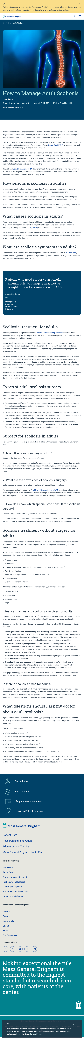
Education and (16, 846)
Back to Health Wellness (14, 23)
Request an (15, 877)
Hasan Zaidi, (54, 145)
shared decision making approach (50, 333)
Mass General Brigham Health (23, 852)
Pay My (8, 867)
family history (32, 228)
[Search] (74, 16)
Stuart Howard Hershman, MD (16, 103)
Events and (12, 886)
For (10, 935)
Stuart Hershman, (21, 169)
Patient (10, 835)
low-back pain (71, 253)
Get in (9, 872)
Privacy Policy (35, 1034)
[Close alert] (80, 4)
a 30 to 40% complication (44, 490)
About (7, 911)
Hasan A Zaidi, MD (41, 103)
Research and (17, 840)
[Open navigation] (79, 16)
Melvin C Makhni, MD (62, 103)
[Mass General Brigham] (12, 16)
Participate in (14, 882)
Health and (13, 896)
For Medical (15, 891)
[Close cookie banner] (73, 1025)
